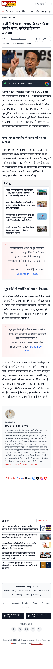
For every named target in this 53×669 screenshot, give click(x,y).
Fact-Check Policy (41, 591)
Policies (25, 603)
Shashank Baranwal (18, 39)
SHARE (46, 39)
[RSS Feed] (39, 629)
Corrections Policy (25, 591)
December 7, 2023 (27, 273)
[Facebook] (13, 629)
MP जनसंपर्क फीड (26, 608)
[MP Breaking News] (8, 4)
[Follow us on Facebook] (33, 478)
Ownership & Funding (32, 594)
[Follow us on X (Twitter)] (37, 478)
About (5, 603)
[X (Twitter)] (20, 629)
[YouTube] (32, 629)
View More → (43, 521)
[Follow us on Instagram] (41, 478)
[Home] (2, 11)
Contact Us (15, 603)
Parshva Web (37, 643)
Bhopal (12, 17)
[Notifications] (49, 4)
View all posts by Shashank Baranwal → (22, 464)
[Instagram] (26, 629)
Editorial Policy (10, 591)
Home (4, 17)
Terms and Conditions (41, 603)
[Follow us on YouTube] (45, 478)
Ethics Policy (17, 594)
